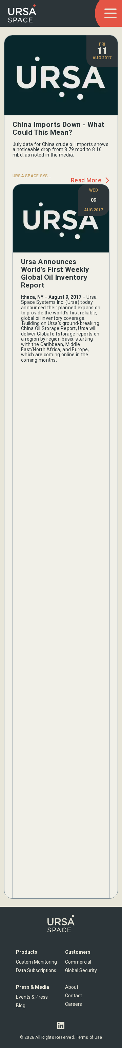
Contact (73, 995)
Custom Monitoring (36, 962)
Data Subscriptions (36, 970)
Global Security (81, 970)
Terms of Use (89, 1037)
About (71, 987)
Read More (86, 180)
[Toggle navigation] (110, 13)
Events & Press (32, 997)
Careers (73, 1004)
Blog (20, 1005)
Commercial (78, 962)
